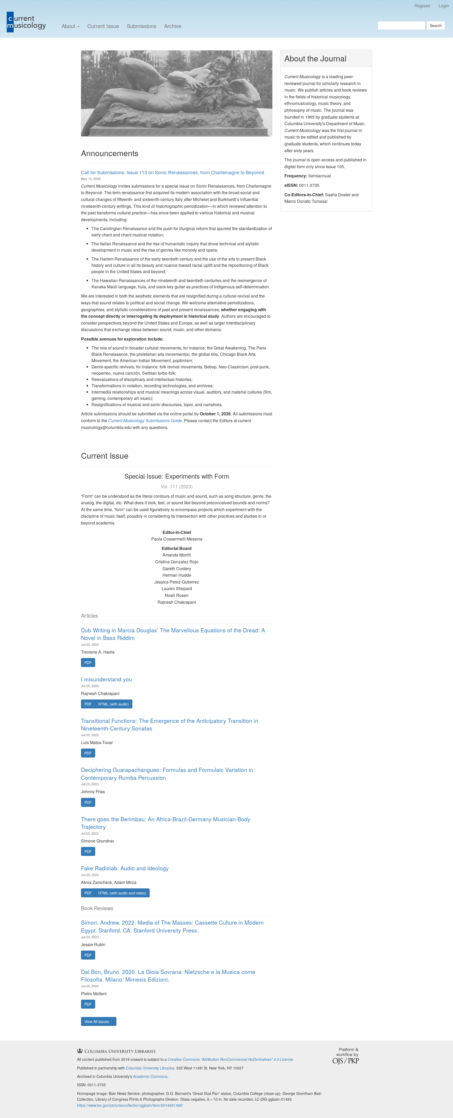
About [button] (69, 26)
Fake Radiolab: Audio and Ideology (125, 868)
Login (444, 6)
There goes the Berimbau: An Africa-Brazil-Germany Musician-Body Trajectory (165, 822)
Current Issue (103, 26)
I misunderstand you (106, 679)
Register (422, 6)
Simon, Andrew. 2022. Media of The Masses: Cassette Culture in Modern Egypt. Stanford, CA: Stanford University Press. (172, 926)
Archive (172, 26)
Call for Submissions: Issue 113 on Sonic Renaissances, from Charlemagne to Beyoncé (172, 172)
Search (436, 25)
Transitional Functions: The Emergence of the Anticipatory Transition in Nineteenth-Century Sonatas (169, 724)
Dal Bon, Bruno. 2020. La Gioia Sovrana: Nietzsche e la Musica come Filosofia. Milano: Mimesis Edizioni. (168, 975)
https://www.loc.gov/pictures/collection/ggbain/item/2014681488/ (130, 1105)
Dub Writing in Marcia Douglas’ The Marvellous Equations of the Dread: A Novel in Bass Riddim (173, 634)
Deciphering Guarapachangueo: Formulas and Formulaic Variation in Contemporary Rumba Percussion (167, 773)
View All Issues (97, 1021)
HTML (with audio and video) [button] (122, 893)
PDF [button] (88, 662)
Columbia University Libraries (150, 1068)
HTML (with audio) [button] (113, 704)
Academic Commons (150, 1076)
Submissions (141, 26)
